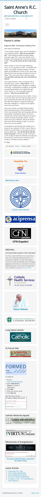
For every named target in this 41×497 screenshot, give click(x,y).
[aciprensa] (20, 219)
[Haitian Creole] (18, 15)
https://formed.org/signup (14, 382)
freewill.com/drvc (27, 268)
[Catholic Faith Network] (20, 197)
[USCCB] (20, 319)
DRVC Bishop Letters (12, 180)
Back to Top (35, 493)
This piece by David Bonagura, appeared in (21, 460)
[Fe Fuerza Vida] (20, 353)
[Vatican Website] (20, 300)
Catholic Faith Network (20, 209)
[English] (8, 15)
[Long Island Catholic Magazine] (20, 337)
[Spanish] (29, 15)
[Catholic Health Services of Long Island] (20, 281)
